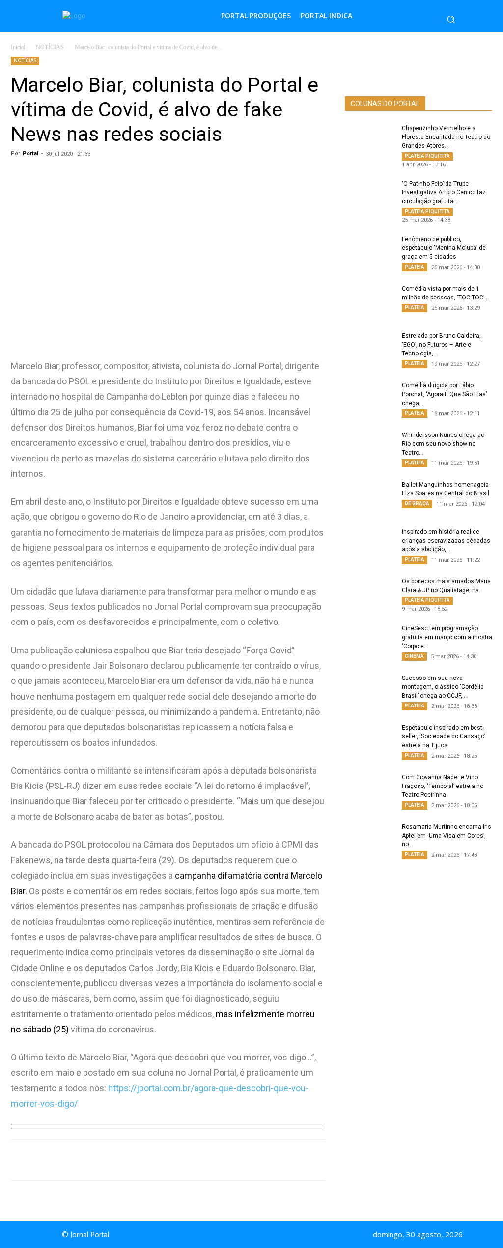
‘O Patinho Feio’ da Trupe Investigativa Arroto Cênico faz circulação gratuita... (444, 192)
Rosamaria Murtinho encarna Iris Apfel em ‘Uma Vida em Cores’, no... (446, 835)
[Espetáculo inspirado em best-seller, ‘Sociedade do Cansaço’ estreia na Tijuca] (369, 740)
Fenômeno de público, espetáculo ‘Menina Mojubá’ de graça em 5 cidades (444, 248)
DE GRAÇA (417, 503)
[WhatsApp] (103, 1160)
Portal (30, 153)
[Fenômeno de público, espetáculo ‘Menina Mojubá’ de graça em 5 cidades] (369, 252)
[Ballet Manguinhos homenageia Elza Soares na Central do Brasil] (369, 497)
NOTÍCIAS (50, 47)
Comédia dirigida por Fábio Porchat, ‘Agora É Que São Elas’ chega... (444, 394)
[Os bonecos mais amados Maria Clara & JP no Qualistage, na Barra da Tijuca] (369, 594)
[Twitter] (148, 1160)
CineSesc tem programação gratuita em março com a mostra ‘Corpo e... (447, 637)
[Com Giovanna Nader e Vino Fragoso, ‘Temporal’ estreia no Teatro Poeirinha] (369, 790)
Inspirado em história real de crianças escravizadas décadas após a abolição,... (446, 540)
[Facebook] (126, 1160)
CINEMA (414, 656)
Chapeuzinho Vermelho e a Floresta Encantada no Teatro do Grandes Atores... (446, 137)
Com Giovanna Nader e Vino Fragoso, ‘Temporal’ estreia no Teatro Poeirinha (442, 786)
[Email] (193, 1160)
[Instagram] (265, 1235)
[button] (451, 19)
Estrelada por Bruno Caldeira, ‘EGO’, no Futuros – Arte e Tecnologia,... (441, 344)
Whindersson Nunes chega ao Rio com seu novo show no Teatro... (443, 444)
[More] (216, 1160)
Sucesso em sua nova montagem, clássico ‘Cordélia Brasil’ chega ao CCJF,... (443, 687)
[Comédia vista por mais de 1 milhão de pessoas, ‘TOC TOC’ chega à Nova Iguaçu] (369, 301)
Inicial (18, 47)
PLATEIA (414, 267)
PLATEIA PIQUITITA (427, 156)
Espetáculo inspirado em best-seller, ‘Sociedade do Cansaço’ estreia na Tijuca (443, 736)
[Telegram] (171, 1160)
